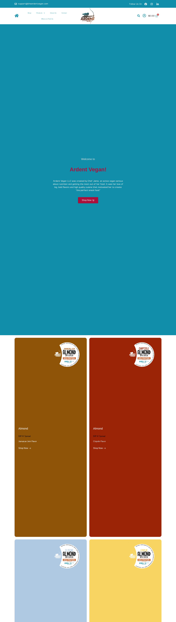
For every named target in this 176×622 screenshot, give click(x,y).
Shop (29, 13)
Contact (64, 13)
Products (39, 13)
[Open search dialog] (138, 16)
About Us (53, 13)
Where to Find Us (47, 19)
